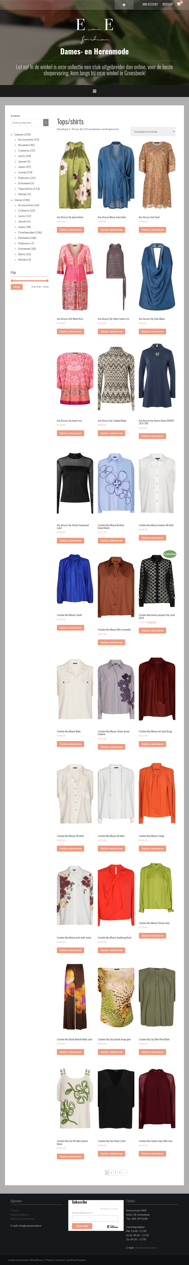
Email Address (82, 1213)
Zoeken (15, 115)
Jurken (22, 172)
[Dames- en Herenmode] (94, 31)
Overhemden (26, 232)
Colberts (23, 150)
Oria (57, 1259)
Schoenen (24, 183)
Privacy (15, 1210)
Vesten (22, 194)
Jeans (21, 166)
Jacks (21, 156)
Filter (16, 286)
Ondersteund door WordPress (25, 1259)
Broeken (23, 145)
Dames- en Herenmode (94, 51)
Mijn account (150, 4)
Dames (18, 134)
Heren (18, 200)
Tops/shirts (25, 188)
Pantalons (24, 237)
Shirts (21, 254)
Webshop (167, 4)
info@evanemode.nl (145, 1247)
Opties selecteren (70, 229)
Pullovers (24, 177)
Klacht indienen (20, 1214)
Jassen (22, 161)
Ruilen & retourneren (23, 1218)
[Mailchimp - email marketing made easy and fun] (112, 1229)
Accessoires (25, 139)
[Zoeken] (46, 122)
